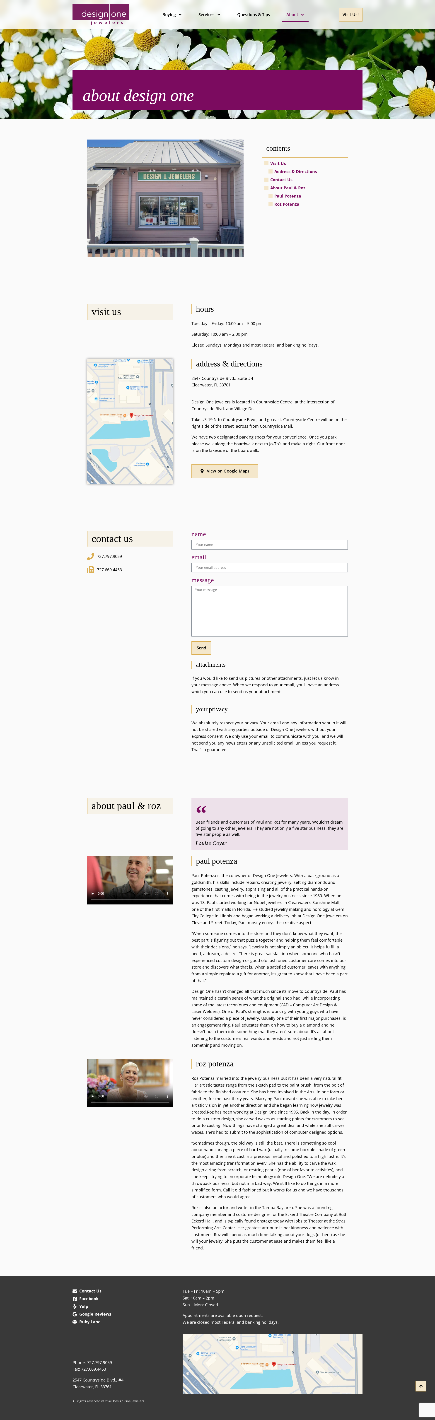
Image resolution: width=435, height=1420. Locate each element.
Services (206, 14)
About (292, 14)
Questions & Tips (253, 14)
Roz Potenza (286, 204)
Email (198, 557)
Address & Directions (295, 171)
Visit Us (278, 163)
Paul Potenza (287, 196)
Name (198, 534)
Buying (169, 14)
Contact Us (281, 179)
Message (202, 580)
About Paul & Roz (287, 187)
